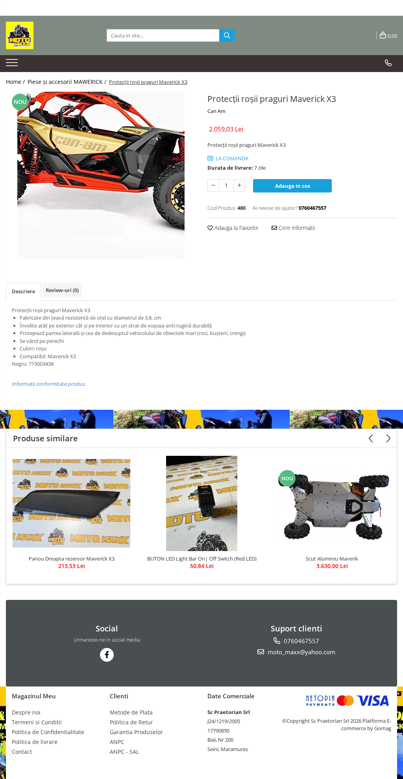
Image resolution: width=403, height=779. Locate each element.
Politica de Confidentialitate (48, 732)
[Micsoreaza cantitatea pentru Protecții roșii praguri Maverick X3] (213, 185)
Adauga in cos (292, 185)
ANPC (117, 742)
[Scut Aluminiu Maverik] (332, 503)
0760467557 (300, 641)
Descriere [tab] (23, 291)
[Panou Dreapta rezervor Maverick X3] (72, 503)
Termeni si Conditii (37, 722)
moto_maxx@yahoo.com (300, 652)
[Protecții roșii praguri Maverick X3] (101, 175)
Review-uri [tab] (62, 290)
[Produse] (13, 65)
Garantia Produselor (136, 732)
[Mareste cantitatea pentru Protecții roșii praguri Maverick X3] (239, 185)
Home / (16, 81)
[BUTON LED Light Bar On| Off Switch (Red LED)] (202, 503)
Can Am (216, 111)
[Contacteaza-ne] (388, 63)
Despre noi (26, 712)
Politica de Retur (131, 722)
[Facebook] (107, 655)
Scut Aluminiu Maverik (332, 558)
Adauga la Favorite (236, 227)
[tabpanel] (101, 175)
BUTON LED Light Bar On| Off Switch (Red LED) (202, 558)
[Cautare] (227, 35)
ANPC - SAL (124, 751)
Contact (22, 751)
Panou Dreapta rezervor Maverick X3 (72, 558)
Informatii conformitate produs (48, 383)
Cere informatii (296, 227)
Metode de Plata (131, 712)
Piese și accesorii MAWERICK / (68, 81)
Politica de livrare (34, 742)
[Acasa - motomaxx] (45, 35)
